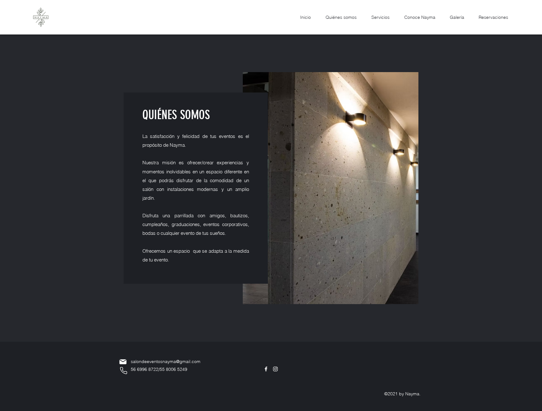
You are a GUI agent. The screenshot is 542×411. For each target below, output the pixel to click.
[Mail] (123, 362)
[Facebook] (266, 369)
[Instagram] (275, 369)
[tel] (124, 370)
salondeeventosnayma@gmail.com (165, 361)
